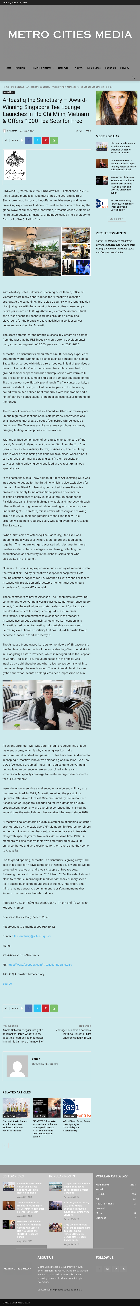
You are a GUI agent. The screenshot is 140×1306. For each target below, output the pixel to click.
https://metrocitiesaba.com (45, 1064)
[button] (133, 77)
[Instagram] (107, 1269)
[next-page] (10, 1145)
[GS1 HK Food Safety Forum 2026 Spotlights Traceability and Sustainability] (77, 1108)
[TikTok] (115, 1269)
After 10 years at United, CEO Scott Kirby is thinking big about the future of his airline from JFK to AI (76, 1208)
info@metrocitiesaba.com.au (66, 1289)
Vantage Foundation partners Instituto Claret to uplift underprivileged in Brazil (73, 1033)
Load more (115, 218)
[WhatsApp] (54, 140)
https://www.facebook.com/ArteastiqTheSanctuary (39, 964)
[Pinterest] (45, 140)
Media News (17, 86)
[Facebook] (28, 140)
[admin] (5, 131)
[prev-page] (5, 1145)
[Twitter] (37, 140)
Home (6, 86)
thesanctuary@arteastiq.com (32, 936)
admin (13, 130)
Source (7, 983)
